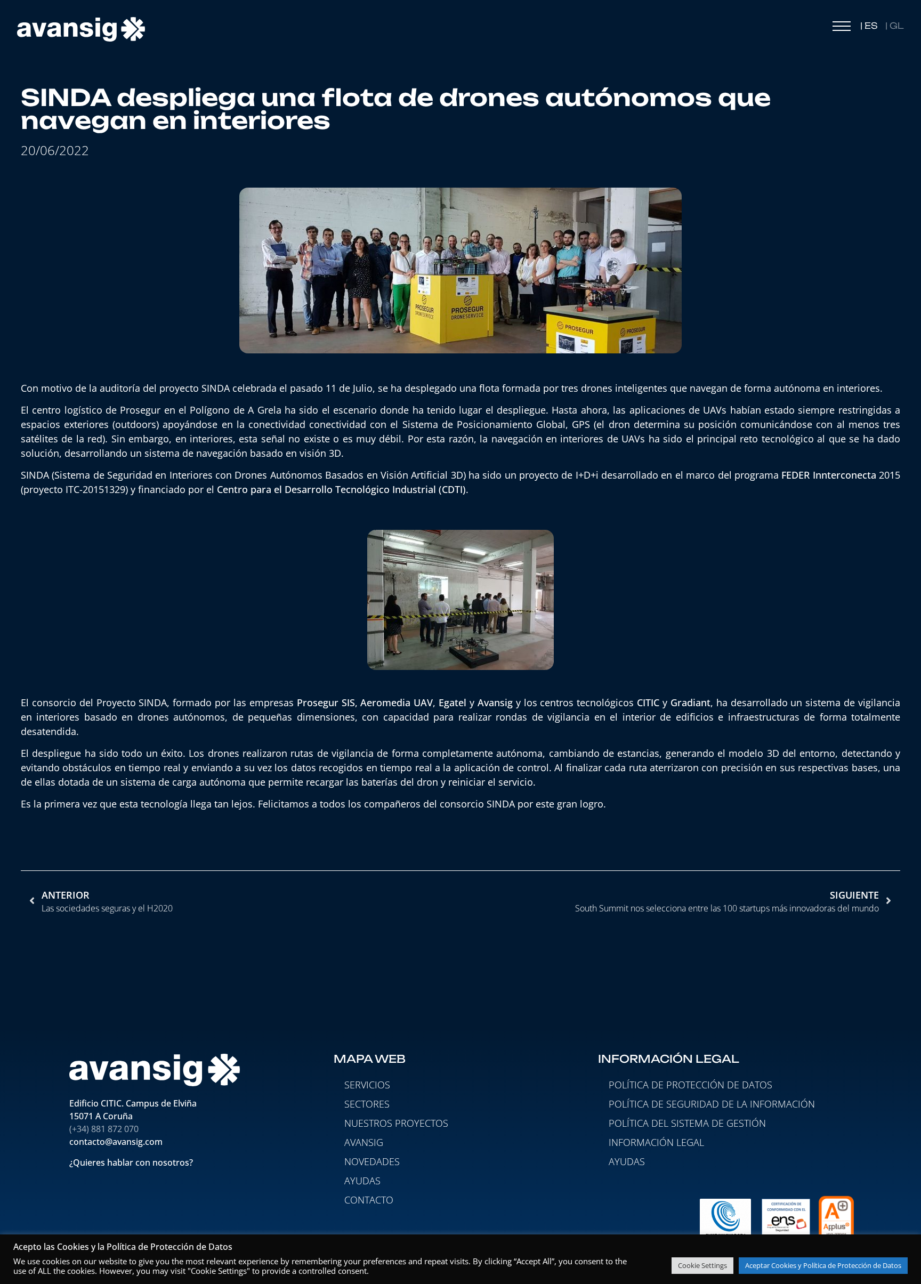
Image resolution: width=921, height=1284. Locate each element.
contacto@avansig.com (116, 1142)
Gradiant (690, 702)
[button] (842, 28)
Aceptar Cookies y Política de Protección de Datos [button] (823, 1265)
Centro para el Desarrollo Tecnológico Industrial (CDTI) (341, 489)
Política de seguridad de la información (712, 1103)
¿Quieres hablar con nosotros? (132, 1162)
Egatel (454, 702)
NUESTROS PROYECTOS (396, 1123)
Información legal (656, 1142)
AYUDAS (362, 1180)
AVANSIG (363, 1142)
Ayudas (627, 1161)
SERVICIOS (367, 1084)
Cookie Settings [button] (702, 1265)
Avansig (497, 702)
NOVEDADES (372, 1161)
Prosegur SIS (326, 702)
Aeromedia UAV (396, 702)
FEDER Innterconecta (828, 475)
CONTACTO (368, 1199)
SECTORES (367, 1103)
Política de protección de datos (690, 1084)
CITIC (650, 702)
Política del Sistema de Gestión (687, 1123)
